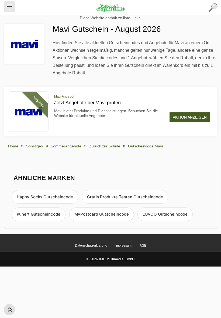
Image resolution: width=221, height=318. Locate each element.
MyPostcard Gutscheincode (101, 214)
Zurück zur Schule (104, 146)
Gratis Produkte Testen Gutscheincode (125, 196)
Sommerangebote (66, 146)
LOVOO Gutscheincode (165, 214)
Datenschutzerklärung (91, 245)
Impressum (123, 245)
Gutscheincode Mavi (145, 146)
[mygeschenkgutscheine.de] (110, 7)
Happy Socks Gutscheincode (45, 196)
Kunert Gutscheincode (38, 214)
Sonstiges (34, 146)
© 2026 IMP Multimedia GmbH (110, 259)
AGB (143, 245)
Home (13, 146)
